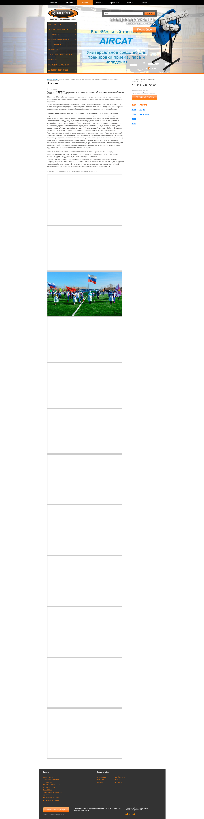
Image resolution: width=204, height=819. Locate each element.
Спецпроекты (54, 24)
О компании (68, 3)
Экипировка (54, 60)
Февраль (144, 114)
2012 (134, 124)
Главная (53, 3)
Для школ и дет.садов (58, 70)
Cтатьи (130, 3)
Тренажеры (53, 34)
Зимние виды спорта (58, 29)
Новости (55, 79)
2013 (134, 119)
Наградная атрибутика (58, 65)
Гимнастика (54, 50)
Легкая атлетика (56, 44)
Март (142, 109)
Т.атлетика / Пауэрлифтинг (60, 55)
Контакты (143, 3)
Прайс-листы (115, 3)
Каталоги (99, 3)
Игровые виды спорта (58, 39)
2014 (134, 114)
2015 (134, 109)
